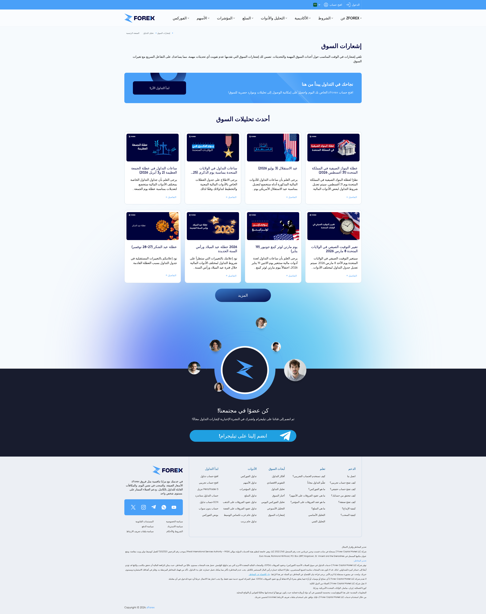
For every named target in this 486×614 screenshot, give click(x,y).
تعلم (322, 469)
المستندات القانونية (145, 521)
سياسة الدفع (148, 526)
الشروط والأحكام (174, 531)
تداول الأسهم (250, 482)
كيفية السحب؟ (348, 515)
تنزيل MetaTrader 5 (207, 489)
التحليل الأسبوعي (276, 508)
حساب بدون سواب (208, 508)
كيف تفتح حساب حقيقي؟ (343, 489)
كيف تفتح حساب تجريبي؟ (343, 482)
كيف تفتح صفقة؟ (347, 502)
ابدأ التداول (211, 469)
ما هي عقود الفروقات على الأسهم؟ (307, 495)
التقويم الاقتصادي (276, 482)
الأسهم (202, 18)
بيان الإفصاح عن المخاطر (259, 574)
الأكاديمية (301, 18)
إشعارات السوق (163, 33)
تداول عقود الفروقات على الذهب (240, 502)
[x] (133, 507)
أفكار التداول (278, 476)
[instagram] (143, 507)
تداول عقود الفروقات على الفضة (240, 508)
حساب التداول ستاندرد (206, 495)
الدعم (352, 469)
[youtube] (174, 507)
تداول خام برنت (249, 521)
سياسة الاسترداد (175, 526)
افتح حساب (336, 4)
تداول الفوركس (249, 476)
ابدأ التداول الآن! (159, 88)
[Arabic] (316, 4)
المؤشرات (224, 18)
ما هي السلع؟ (318, 508)
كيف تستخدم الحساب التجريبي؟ (309, 476)
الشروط (324, 18)
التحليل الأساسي (316, 515)
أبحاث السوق (277, 469)
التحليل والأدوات (273, 18)
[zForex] (139, 18)
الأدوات (252, 469)
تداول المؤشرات (248, 489)
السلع (246, 18)
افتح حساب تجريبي (208, 482)
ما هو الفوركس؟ (316, 489)
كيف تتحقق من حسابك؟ (343, 495)
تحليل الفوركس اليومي (273, 502)
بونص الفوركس (210, 515)
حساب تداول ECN (209, 502)
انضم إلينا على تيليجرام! (243, 436)
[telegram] (153, 507)
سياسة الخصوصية (174, 521)
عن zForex (350, 18)
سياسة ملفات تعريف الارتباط (140, 531)
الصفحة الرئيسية (132, 33)
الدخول (356, 4)
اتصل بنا (351, 476)
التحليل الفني (318, 521)
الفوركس (180, 18)
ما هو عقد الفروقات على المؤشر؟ (307, 502)
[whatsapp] (164, 507)
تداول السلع (251, 495)
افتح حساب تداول (209, 476)
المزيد (243, 295)
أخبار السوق (278, 495)
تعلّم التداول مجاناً (316, 482)
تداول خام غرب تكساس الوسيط (240, 515)
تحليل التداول (148, 33)
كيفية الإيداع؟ (349, 508)
